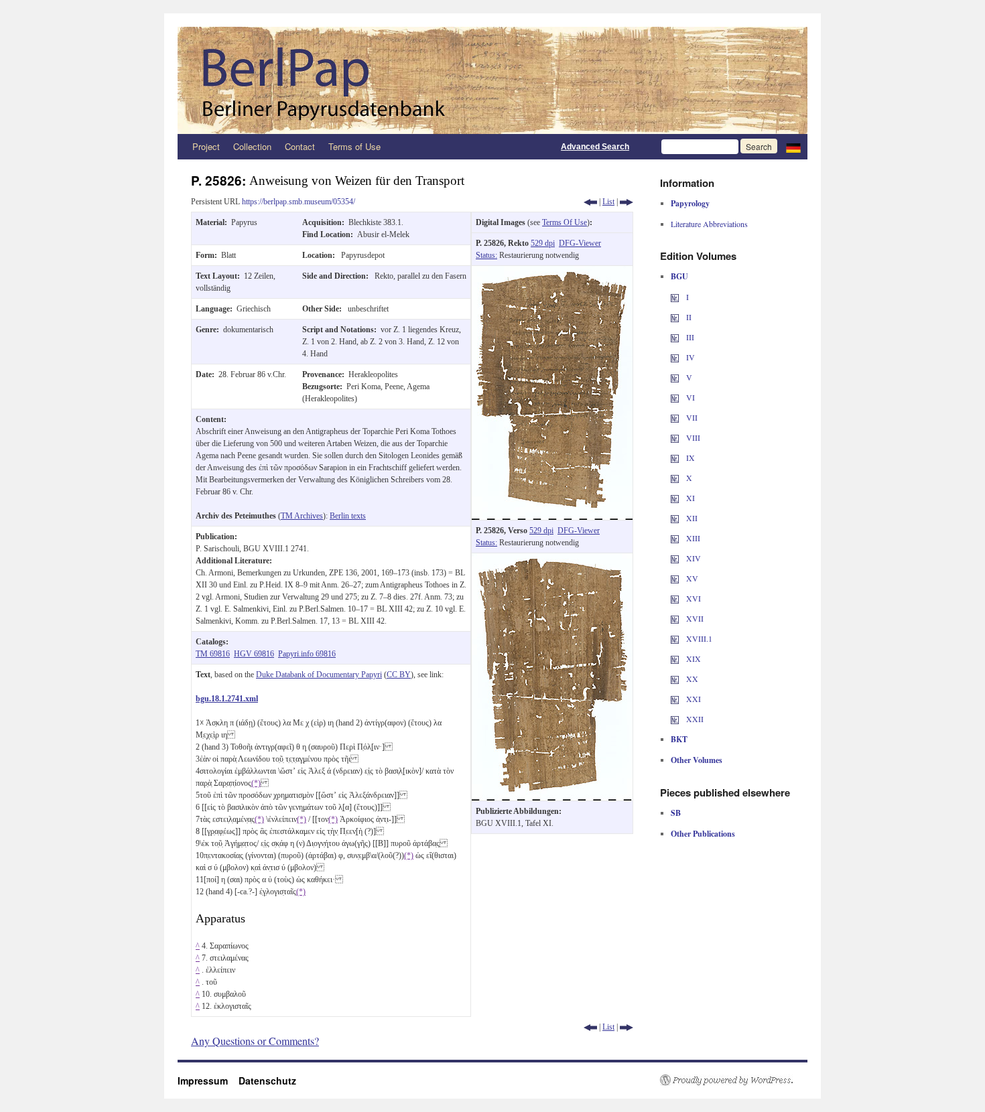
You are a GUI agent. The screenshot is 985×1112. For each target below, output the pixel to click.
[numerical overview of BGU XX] (675, 678)
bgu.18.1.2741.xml (227, 698)
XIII (692, 538)
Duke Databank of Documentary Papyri (319, 674)
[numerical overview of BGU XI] (675, 497)
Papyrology (690, 203)
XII (691, 517)
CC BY (399, 674)
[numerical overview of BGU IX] (675, 457)
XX (691, 678)
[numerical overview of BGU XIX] (675, 658)
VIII (692, 437)
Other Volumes (696, 760)
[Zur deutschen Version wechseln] (793, 146)
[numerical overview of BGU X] (675, 477)
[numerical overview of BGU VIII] (675, 437)
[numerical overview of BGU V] (675, 377)
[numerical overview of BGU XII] (675, 517)
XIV (692, 558)
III (689, 337)
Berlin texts (348, 515)
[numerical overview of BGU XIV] (675, 558)
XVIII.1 (698, 638)
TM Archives (302, 515)
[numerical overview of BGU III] (675, 337)
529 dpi (543, 243)
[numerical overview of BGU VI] (675, 397)
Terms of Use (354, 146)
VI (689, 397)
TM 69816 (213, 653)
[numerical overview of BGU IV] (675, 357)
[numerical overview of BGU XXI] (675, 698)
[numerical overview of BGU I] (675, 296)
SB (676, 813)
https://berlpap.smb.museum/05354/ (298, 201)
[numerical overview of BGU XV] (675, 578)
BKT (679, 739)
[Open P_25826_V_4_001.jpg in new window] (552, 559)
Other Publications (703, 833)
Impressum (208, 1080)
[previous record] (590, 201)
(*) (256, 783)
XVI (692, 598)
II (688, 316)
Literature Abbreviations (709, 223)
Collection (252, 146)
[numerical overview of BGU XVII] (675, 618)
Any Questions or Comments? (255, 1041)
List (608, 201)
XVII (694, 618)
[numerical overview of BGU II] (675, 316)
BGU (679, 276)
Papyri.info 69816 (307, 653)
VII (691, 417)
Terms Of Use (564, 222)
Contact (300, 146)
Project (206, 146)
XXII (694, 718)
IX (689, 457)
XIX (692, 658)
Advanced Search (595, 146)
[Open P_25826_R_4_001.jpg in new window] (552, 272)
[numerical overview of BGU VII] (675, 417)
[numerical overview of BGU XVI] (675, 598)
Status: (486, 255)
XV (691, 578)
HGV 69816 (254, 653)
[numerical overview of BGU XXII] (675, 718)
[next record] (626, 201)
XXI (692, 698)
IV (689, 357)
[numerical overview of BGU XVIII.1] (675, 638)
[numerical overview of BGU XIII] (675, 538)
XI (689, 497)
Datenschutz (267, 1080)
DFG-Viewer (580, 243)
